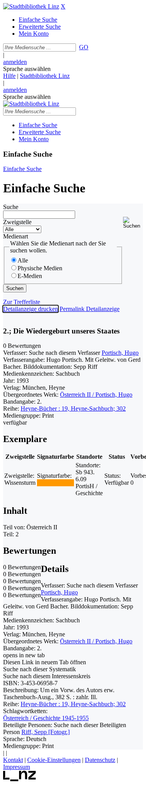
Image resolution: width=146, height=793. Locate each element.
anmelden (15, 62)
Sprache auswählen (27, 69)
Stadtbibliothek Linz (45, 76)
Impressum (16, 767)
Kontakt (13, 760)
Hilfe (9, 76)
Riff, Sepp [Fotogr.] (45, 732)
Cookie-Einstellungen (54, 760)
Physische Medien (40, 268)
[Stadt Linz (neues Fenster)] (19, 779)
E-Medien (30, 276)
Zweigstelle (17, 222)
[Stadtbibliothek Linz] (31, 6)
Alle (23, 260)
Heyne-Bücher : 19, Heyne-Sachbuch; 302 (73, 408)
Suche (10, 207)
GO (83, 47)
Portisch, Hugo (120, 352)
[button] (133, 223)
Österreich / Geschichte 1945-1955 (46, 718)
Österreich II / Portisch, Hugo (96, 394)
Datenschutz (100, 760)
